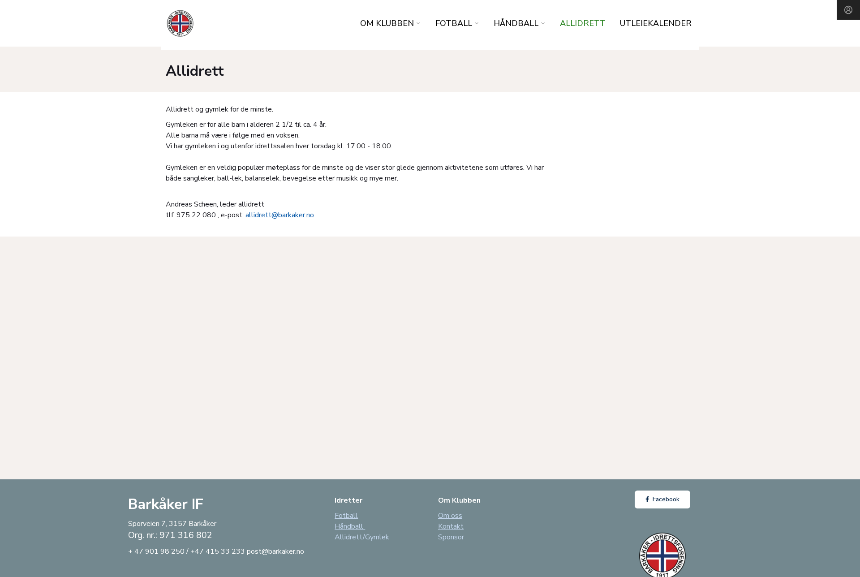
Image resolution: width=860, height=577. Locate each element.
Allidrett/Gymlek (362, 537)
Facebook (666, 499)
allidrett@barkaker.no (279, 215)
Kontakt (451, 526)
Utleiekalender (656, 23)
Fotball (346, 516)
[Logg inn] (848, 10)
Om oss (450, 516)
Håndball (350, 526)
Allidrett (583, 23)
